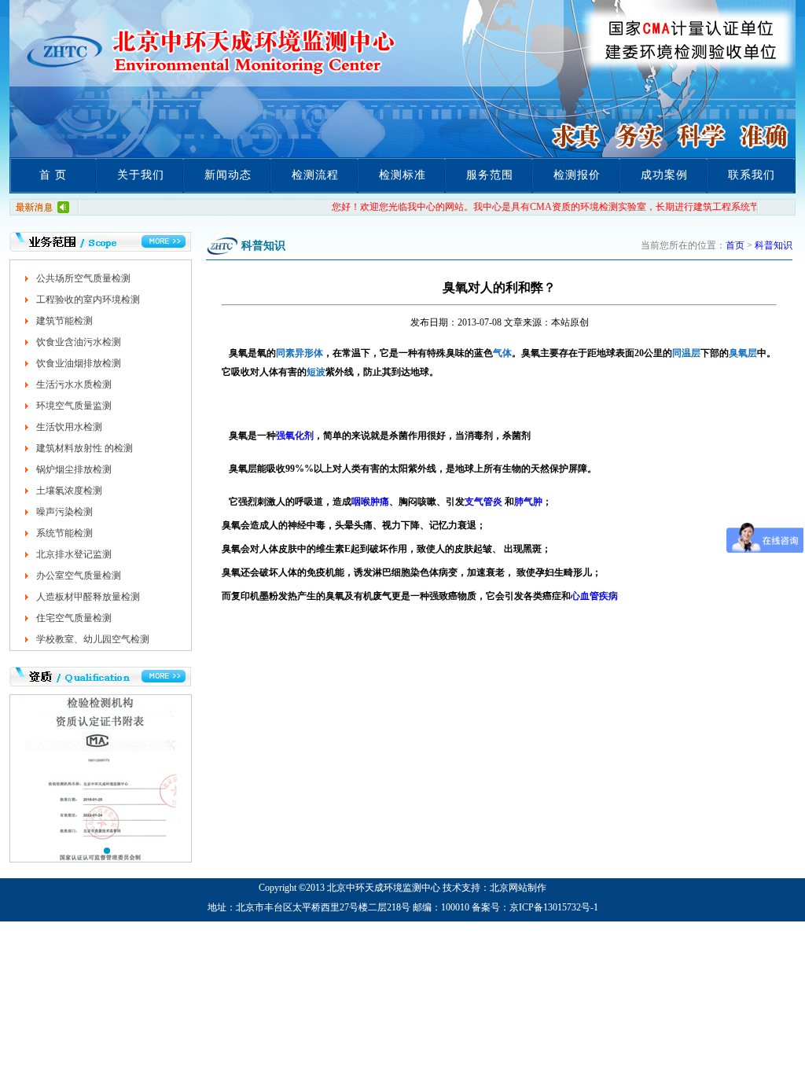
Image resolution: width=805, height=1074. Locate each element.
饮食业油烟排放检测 (78, 363)
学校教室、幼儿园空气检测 (92, 639)
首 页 (53, 175)
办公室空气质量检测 (78, 575)
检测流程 (315, 175)
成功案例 (664, 175)
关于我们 (140, 175)
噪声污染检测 (64, 511)
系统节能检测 (64, 533)
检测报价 (577, 175)
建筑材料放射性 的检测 (84, 448)
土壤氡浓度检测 (69, 490)
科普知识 (773, 245)
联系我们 (751, 175)
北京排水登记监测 (74, 554)
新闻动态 (228, 175)
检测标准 (402, 175)
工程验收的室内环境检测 (88, 299)
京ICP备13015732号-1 (553, 907)
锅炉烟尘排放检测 (74, 469)
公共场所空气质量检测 (83, 278)
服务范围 (489, 175)
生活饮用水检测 (69, 426)
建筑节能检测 (64, 320)
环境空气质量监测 (74, 405)
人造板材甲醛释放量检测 (88, 596)
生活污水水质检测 (74, 384)
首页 (735, 245)
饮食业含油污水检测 (78, 342)
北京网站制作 (518, 887)
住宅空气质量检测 (74, 617)
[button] (94, 851)
